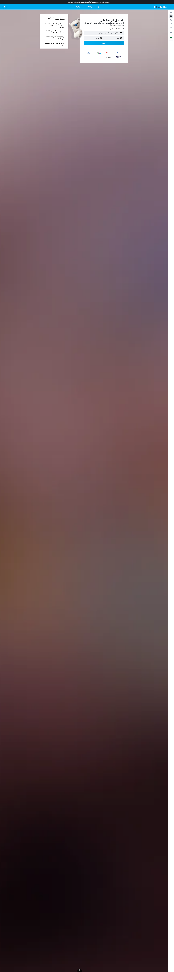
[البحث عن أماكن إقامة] (171, 16)
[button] (2, 2)
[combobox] (114, 29)
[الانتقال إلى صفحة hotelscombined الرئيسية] (160, 7)
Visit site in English (74, 2)
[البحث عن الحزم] (171, 24)
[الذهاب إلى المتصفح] (171, 27)
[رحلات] (171, 32)
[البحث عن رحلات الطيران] (171, 12)
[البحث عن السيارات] (171, 20)
